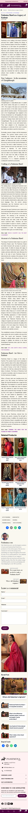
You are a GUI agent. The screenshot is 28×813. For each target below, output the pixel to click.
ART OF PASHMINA (6, 517)
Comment (4, 611)
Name (3, 592)
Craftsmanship (9, 12)
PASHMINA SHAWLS (6, 522)
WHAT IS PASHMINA (17, 522)
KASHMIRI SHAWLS (6, 520)
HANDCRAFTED (15, 517)
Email (3, 598)
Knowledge (16, 12)
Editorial (5, 10)
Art (3, 12)
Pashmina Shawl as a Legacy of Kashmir (15, 10)
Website (3, 604)
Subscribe (22, 796)
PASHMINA (15, 520)
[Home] (1, 10)
